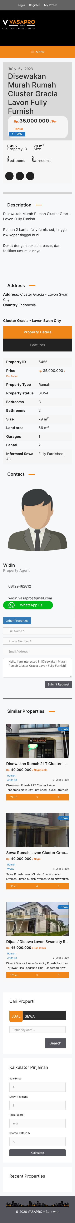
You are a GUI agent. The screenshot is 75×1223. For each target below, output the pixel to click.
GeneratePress (37, 1216)
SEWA (30, 1016)
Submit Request (58, 684)
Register (34, 5)
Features (37, 345)
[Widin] (37, 519)
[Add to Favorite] (20, 176)
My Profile (50, 5)
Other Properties (17, 620)
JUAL (16, 1016)
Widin (9, 565)
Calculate (37, 1152)
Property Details (37, 332)
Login (21, 5)
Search (55, 1043)
